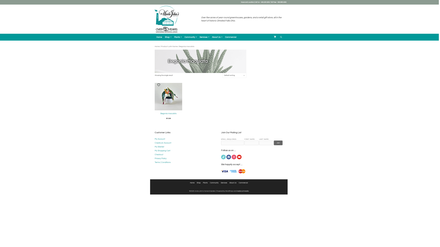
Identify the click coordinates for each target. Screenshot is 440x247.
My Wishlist (159, 147)
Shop (167, 37)
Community (189, 37)
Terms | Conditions (163, 162)
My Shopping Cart (162, 151)
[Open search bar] (281, 37)
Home (159, 37)
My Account (160, 139)
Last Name (264, 139)
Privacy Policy (160, 158)
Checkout (159, 155)
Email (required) (228, 139)
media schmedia (243, 191)
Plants (177, 37)
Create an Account (163, 143)
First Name (250, 139)
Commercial (230, 37)
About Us (216, 37)
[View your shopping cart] (275, 37)
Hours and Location (247, 2)
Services (204, 37)
